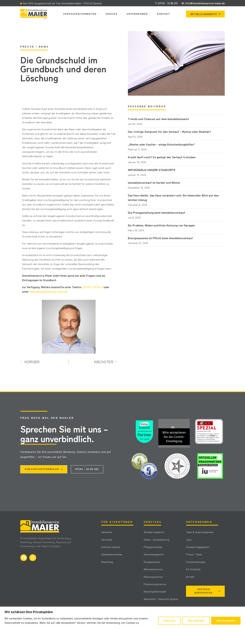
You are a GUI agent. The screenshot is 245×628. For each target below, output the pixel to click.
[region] (122, 617)
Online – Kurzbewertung (156, 539)
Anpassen (169, 620)
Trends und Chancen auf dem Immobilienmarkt (158, 119)
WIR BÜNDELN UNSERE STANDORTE (151, 170)
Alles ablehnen (195, 620)
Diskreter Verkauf (110, 547)
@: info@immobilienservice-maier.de (203, 3)
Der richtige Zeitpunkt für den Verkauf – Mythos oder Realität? (169, 131)
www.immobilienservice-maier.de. (48, 291)
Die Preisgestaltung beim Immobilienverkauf (156, 212)
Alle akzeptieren (225, 620)
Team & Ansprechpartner (199, 532)
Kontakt (190, 576)
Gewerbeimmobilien (111, 554)
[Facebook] (23, 557)
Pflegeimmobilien (153, 547)
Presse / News (194, 554)
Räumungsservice (153, 576)
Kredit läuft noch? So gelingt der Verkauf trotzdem (161, 157)
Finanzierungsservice (155, 584)
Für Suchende (193, 569)
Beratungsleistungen (155, 591)
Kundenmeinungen (195, 562)
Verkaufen (106, 532)
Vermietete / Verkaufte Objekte (161, 599)
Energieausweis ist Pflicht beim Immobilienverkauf (160, 238)
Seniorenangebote (153, 554)
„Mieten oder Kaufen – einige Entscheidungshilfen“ (161, 144)
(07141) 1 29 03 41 (92, 287)
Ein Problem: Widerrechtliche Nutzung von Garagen (161, 225)
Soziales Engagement (197, 547)
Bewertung (107, 562)
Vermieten (106, 539)
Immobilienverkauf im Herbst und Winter (154, 182)
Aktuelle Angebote (154, 532)
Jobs (189, 539)
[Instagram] (32, 557)
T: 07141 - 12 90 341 (166, 3)
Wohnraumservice (153, 569)
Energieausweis (152, 562)
